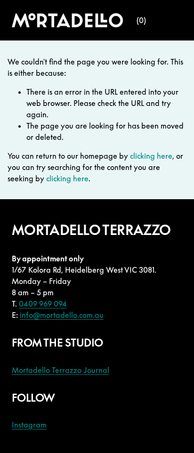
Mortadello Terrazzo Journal (60, 370)
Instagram (29, 424)
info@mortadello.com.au (62, 315)
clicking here (151, 156)
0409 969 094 (43, 303)
